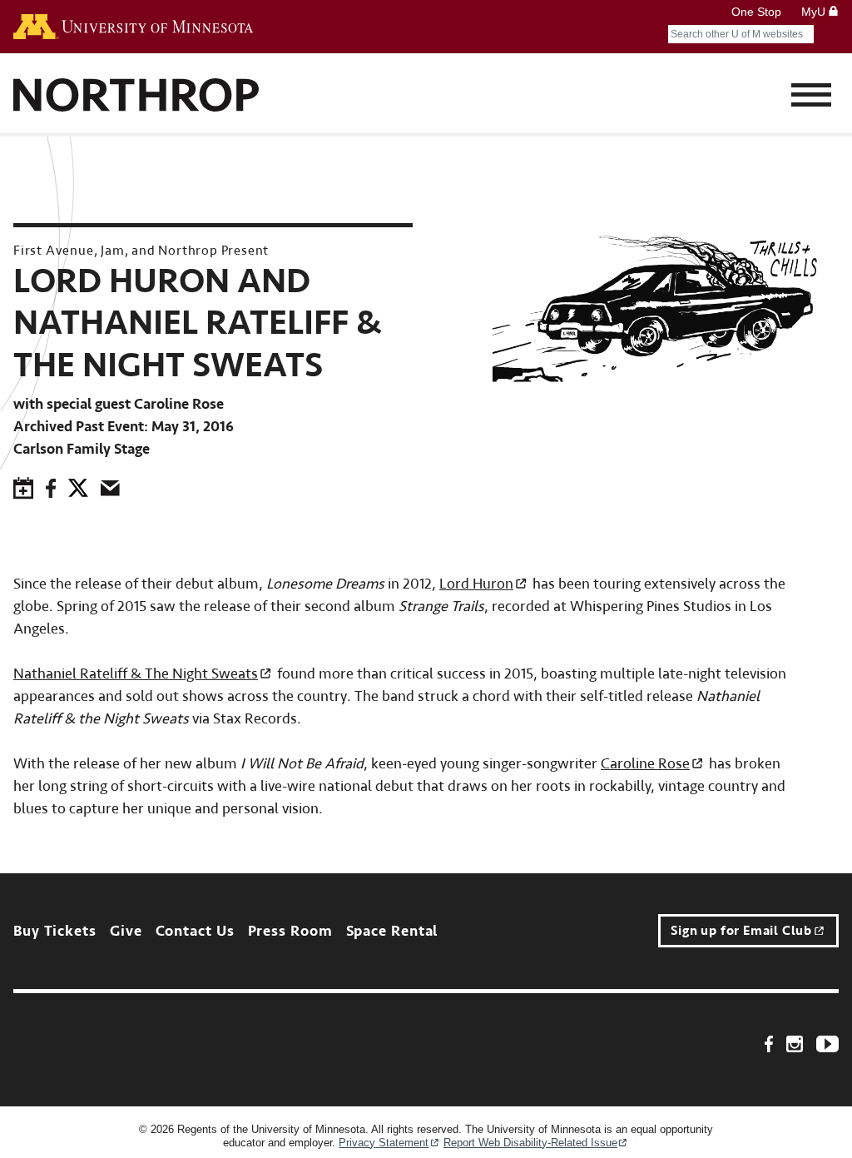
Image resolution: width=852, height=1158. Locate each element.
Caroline (645, 763)
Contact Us (195, 931)
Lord (476, 584)
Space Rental (392, 931)
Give (126, 931)
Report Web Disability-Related (530, 1142)
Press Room (290, 931)
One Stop (756, 11)
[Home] (136, 97)
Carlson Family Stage (81, 449)
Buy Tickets (55, 931)
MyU (815, 11)
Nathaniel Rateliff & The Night (135, 673)
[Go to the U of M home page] (133, 26)
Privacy (383, 1142)
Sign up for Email (741, 930)
